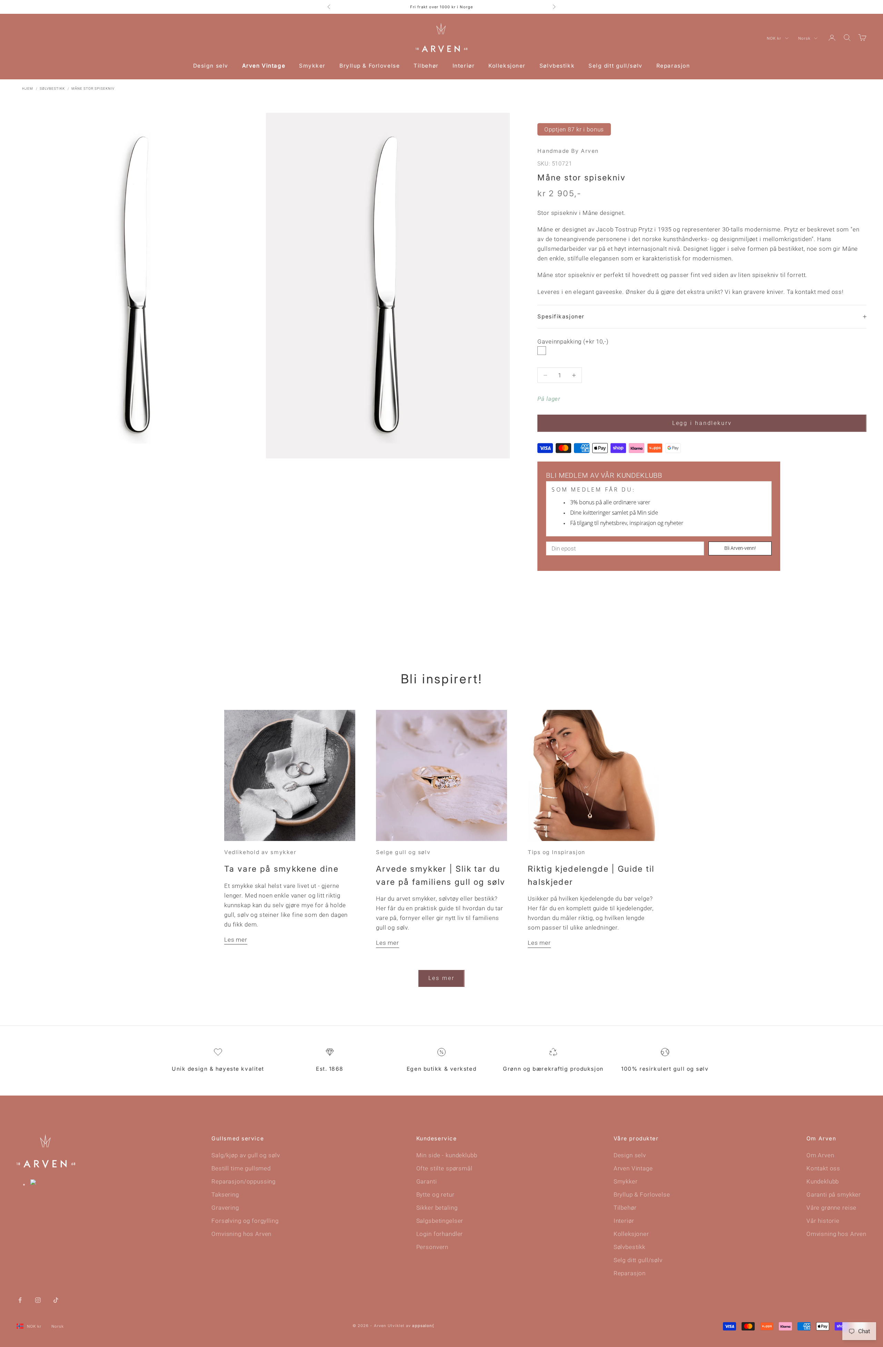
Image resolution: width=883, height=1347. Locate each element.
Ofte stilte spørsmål (444, 1168)
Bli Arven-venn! (740, 548)
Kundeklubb (822, 1181)
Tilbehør (426, 65)
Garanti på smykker (833, 1194)
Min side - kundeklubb (446, 1155)
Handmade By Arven (568, 151)
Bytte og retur (435, 1194)
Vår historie (823, 1220)
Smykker (312, 65)
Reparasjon (673, 65)
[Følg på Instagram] (37, 1299)
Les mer (235, 939)
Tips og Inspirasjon (556, 852)
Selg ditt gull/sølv (615, 65)
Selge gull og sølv (403, 852)
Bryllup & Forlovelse (369, 65)
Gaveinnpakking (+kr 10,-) (572, 341)
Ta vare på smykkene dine (281, 869)
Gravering (225, 1207)
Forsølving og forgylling (244, 1220)
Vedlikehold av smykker (260, 852)
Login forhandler (439, 1233)
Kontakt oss (823, 1168)
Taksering (225, 1194)
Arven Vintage (263, 65)
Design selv (210, 65)
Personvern (432, 1247)
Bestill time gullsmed (241, 1168)
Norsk (804, 38)
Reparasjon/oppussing (243, 1181)
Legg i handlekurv (702, 423)
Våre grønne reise (831, 1207)
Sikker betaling (437, 1207)
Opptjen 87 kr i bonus (574, 129)
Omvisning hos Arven (241, 1233)
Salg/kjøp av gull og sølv (245, 1155)
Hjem (27, 88)
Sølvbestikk (557, 65)
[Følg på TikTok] (55, 1299)
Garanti (426, 1181)
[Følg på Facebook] (20, 1299)
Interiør (464, 65)
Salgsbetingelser (440, 1220)
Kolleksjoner (507, 65)
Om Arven (820, 1155)
